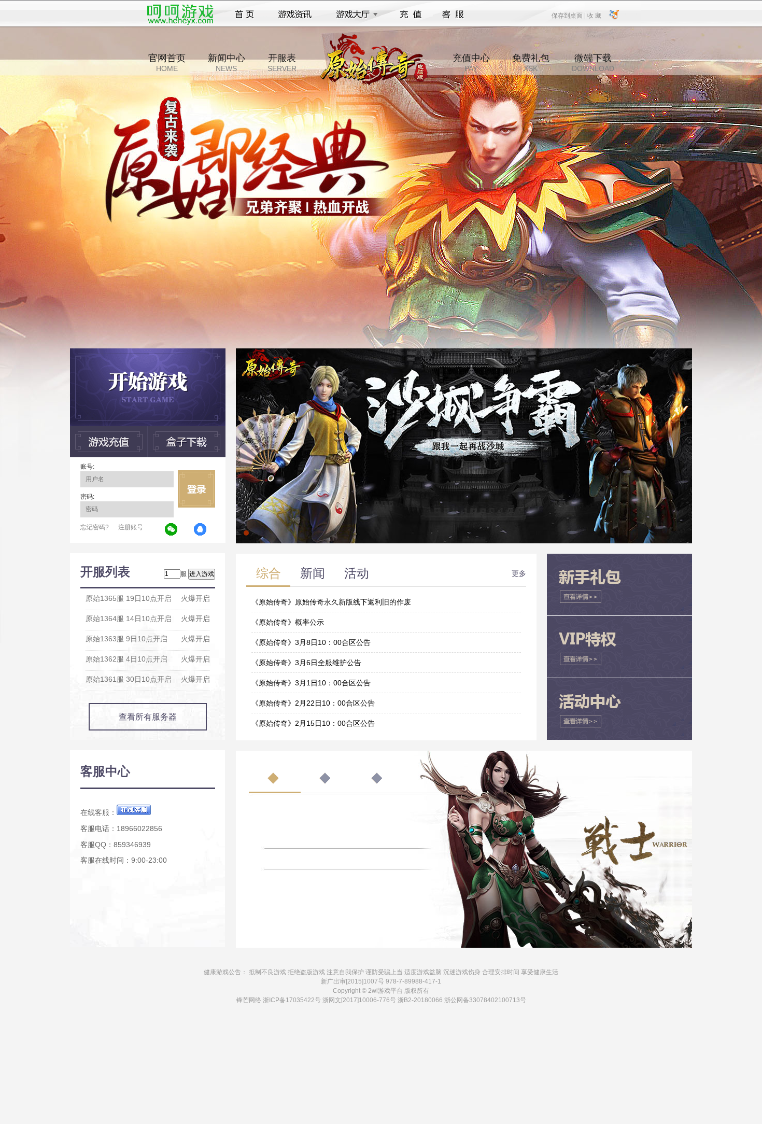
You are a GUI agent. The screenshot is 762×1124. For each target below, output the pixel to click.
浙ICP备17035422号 (292, 1000)
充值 (410, 14)
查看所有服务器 (148, 716)
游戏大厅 (354, 14)
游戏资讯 (295, 14)
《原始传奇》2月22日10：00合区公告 (313, 703)
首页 (244, 14)
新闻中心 (226, 63)
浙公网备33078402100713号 (485, 1000)
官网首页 (167, 63)
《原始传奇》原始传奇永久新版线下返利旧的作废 (331, 602)
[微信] (171, 530)
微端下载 (593, 63)
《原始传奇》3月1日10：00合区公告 (311, 683)
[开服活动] (464, 352)
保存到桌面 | (569, 15)
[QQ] (200, 530)
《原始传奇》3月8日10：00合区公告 (311, 642)
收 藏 (594, 15)
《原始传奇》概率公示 (287, 622)
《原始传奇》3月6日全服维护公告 (306, 662)
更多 (519, 573)
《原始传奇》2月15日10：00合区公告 (313, 723)
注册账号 (130, 527)
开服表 (282, 63)
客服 (453, 14)
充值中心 (471, 63)
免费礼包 (530, 63)
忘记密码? (94, 527)
